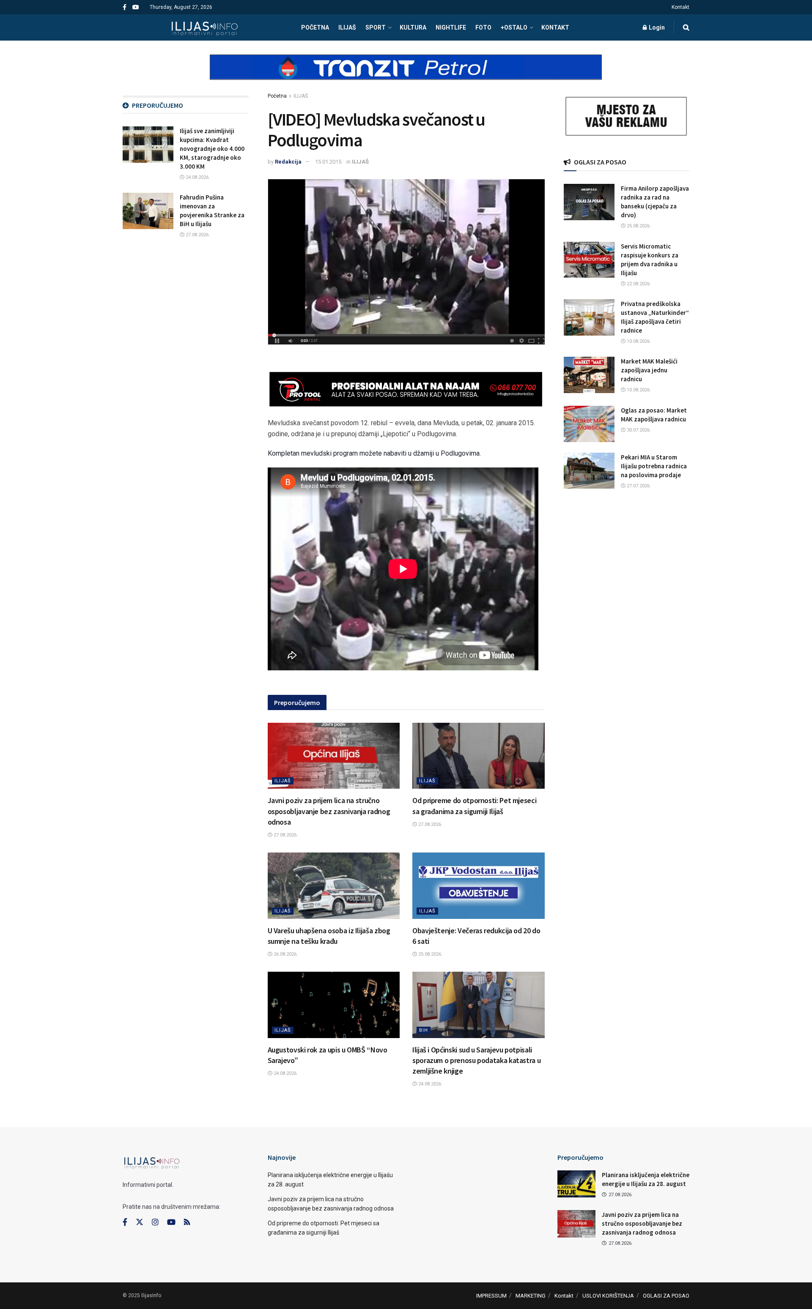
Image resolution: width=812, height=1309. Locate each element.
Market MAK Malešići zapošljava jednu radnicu (649, 370)
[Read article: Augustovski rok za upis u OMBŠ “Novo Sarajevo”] (334, 1005)
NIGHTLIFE (451, 27)
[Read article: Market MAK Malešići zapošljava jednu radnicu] (589, 375)
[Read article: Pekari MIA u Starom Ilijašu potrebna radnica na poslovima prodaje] (589, 471)
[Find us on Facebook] (124, 7)
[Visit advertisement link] (406, 74)
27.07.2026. (638, 486)
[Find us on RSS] (187, 1222)
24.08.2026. (285, 1073)
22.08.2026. (638, 284)
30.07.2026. (638, 430)
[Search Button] (686, 27)
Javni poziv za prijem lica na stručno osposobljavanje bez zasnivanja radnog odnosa (329, 810)
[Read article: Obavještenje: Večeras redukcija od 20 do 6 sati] (478, 885)
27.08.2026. (285, 835)
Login (656, 27)
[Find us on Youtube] (135, 7)
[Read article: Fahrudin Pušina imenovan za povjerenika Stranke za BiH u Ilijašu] (148, 211)
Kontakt (680, 7)
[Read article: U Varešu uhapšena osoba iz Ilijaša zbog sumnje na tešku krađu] (334, 885)
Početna (277, 96)
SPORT (375, 27)
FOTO (483, 27)
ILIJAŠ (347, 27)
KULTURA (413, 27)
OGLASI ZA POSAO (666, 1296)
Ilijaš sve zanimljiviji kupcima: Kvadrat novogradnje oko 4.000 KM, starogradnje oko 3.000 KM (212, 148)
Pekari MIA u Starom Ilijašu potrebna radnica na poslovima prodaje (654, 466)
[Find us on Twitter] (139, 1222)
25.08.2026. (429, 954)
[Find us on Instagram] (155, 1222)
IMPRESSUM (491, 1296)
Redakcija (288, 162)
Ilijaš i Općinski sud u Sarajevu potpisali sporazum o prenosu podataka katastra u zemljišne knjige (476, 1060)
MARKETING (531, 1296)
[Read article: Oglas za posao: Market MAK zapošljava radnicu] (589, 424)
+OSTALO (514, 27)
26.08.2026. (285, 954)
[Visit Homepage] (204, 27)
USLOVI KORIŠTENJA (608, 1296)
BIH (423, 1030)
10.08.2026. (638, 341)
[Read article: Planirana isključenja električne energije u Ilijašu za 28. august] (576, 1183)
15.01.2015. (329, 162)
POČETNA (315, 27)
